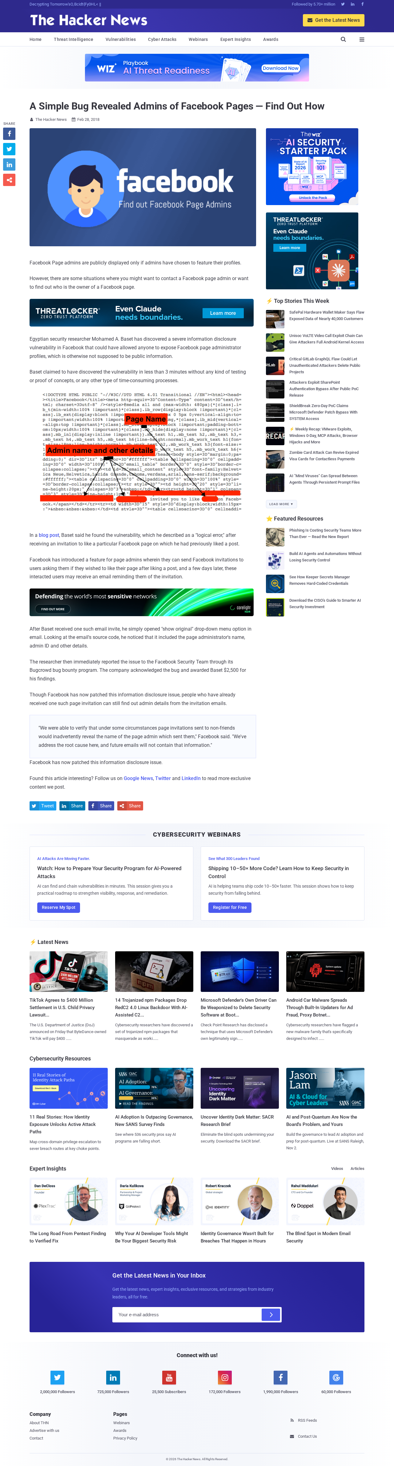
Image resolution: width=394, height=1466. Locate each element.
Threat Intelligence (73, 39)
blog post (49, 535)
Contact (36, 1438)
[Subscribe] (271, 1315)
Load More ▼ (281, 504)
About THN (39, 1422)
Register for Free (230, 907)
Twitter (163, 778)
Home (36, 39)
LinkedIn (191, 778)
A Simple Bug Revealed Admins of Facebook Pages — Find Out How (177, 106)
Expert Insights (235, 39)
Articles (357, 1168)
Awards (270, 39)
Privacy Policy (125, 1438)
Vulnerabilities (121, 39)
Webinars (198, 39)
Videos (337, 1168)
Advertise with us (44, 1430)
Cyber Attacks (162, 39)
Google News (138, 778)
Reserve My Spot (58, 907)
